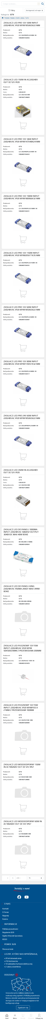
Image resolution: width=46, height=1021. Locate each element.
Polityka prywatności (10, 929)
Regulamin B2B (8, 932)
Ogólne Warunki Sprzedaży (12, 936)
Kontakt (5, 909)
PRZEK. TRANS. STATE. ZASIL (14, 18)
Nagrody (5, 916)
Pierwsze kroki (7, 949)
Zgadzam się (23, 1007)
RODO (4, 939)
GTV (27, 18)
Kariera (5, 919)
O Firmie (5, 912)
